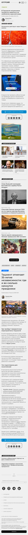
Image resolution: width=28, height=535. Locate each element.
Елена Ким (8, 18)
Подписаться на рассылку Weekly (10, 480)
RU (22, 2)
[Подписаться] (26, 482)
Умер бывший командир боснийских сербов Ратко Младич (11, 185)
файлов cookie (19, 528)
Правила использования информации (13, 497)
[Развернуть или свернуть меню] (26, 2)
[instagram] (8, 488)
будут (18, 421)
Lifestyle (5, 270)
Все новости (6, 265)
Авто (12, 265)
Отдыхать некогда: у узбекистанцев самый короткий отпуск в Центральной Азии (14, 391)
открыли (18, 400)
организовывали (10, 412)
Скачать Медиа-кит (8, 508)
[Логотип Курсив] (5, 2)
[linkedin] (19, 488)
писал (18, 103)
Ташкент (10, 23)
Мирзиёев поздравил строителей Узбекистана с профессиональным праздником (12, 465)
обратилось (11, 51)
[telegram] (14, 488)
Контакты (5, 505)
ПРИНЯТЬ (14, 531)
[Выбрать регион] (19, 2)
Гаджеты (17, 265)
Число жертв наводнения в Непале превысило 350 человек (13, 236)
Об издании (6, 494)
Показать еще (14, 260)
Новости (4, 7)
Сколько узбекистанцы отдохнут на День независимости (12, 459)
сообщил (4, 325)
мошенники (4, 23)
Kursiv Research (7, 511)
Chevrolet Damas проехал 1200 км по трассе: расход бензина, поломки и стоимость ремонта (13, 211)
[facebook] (3, 488)
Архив (4, 500)
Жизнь (24, 265)
